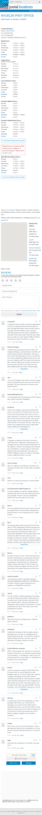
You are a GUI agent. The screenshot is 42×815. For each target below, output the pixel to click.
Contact (18, 2)
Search (5, 2)
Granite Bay (33, 258)
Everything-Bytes (13, 811)
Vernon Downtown (35, 248)
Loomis (31, 240)
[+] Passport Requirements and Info (13, 140)
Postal (20, 6)
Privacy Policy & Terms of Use (31, 310)
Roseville (32, 229)
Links (11, 2)
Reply (20, 342)
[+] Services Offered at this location (13, 177)
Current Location (22, 758)
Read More (24, 369)
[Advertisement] (21, 24)
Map (29, 763)
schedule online (7, 153)
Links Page (9, 210)
